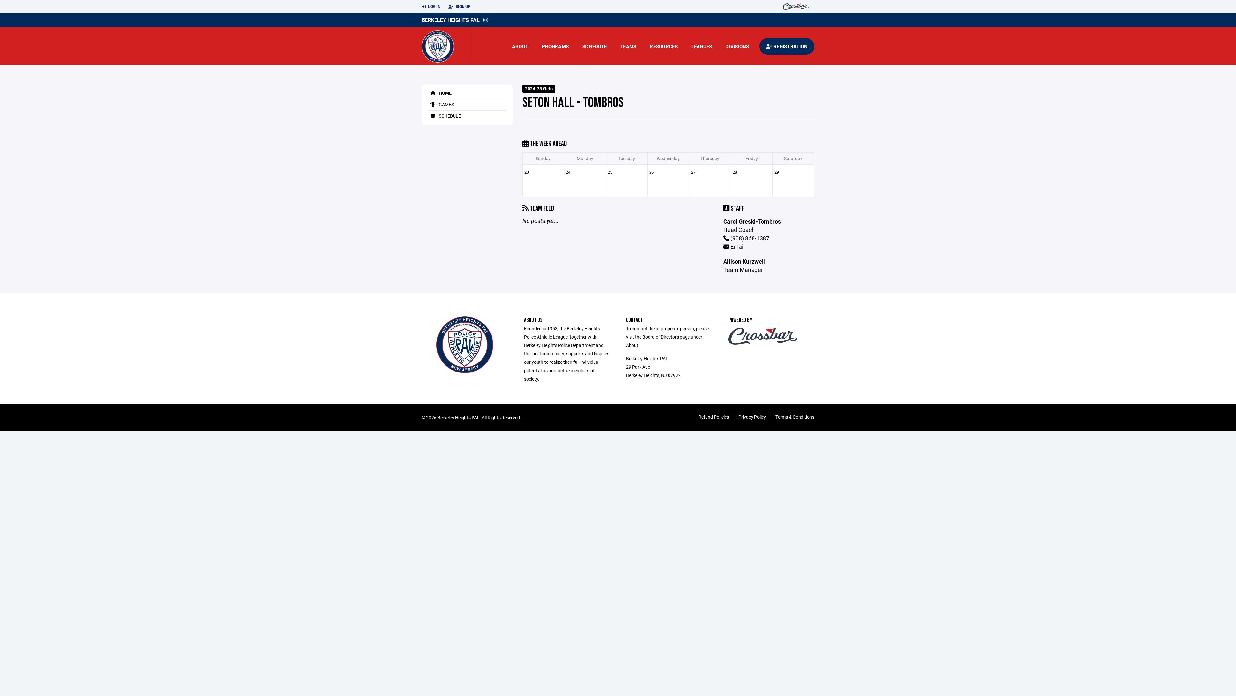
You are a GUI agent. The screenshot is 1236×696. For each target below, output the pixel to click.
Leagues (701, 46)
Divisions (737, 46)
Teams (628, 46)
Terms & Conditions (794, 417)
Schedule (594, 46)
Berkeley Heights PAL (451, 19)
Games (446, 105)
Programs (555, 46)
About (520, 46)
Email (736, 246)
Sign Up (463, 6)
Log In (433, 6)
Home (445, 93)
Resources (664, 46)
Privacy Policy (752, 417)
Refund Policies (713, 417)
